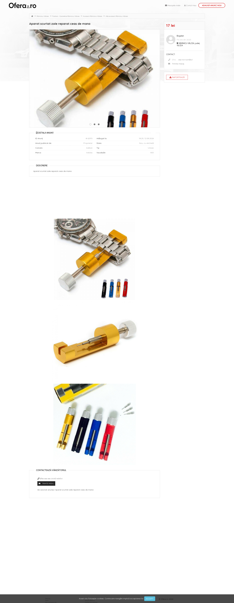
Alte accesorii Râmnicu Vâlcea (117, 16)
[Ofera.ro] (22, 5)
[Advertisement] (94, 198)
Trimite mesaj (178, 64)
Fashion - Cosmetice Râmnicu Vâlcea (65, 16)
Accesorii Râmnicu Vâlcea (92, 16)
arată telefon (57, 478)
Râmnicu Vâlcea (43, 16)
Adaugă (212, 5)
